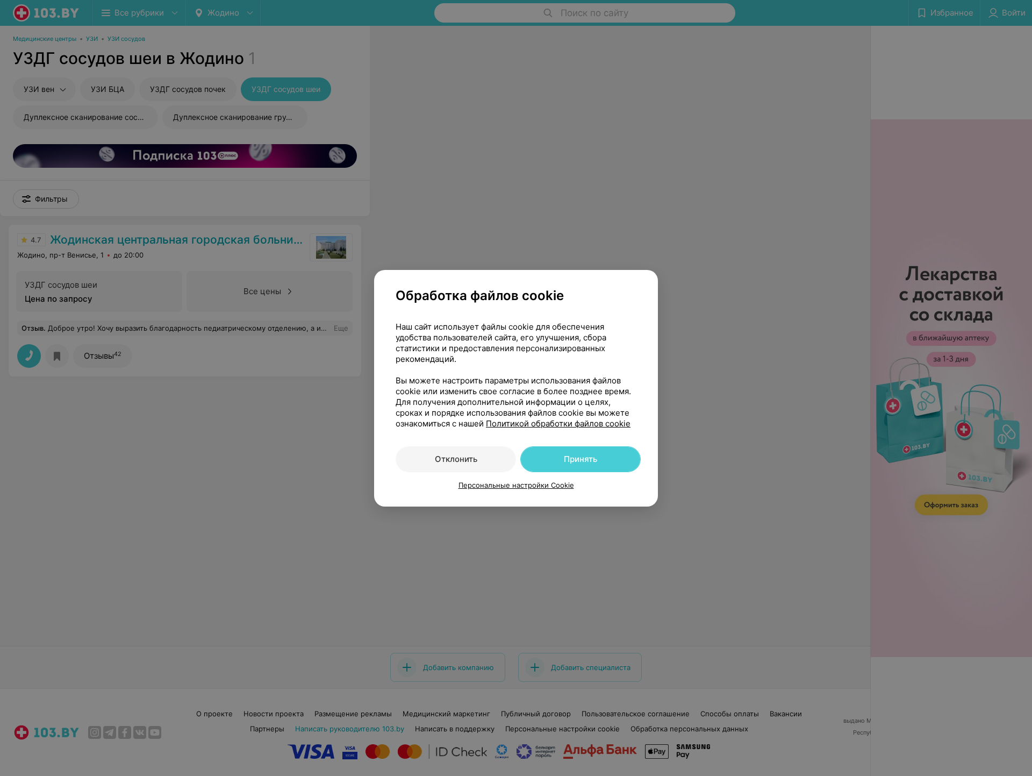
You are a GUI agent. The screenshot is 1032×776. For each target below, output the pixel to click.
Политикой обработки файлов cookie (558, 423)
